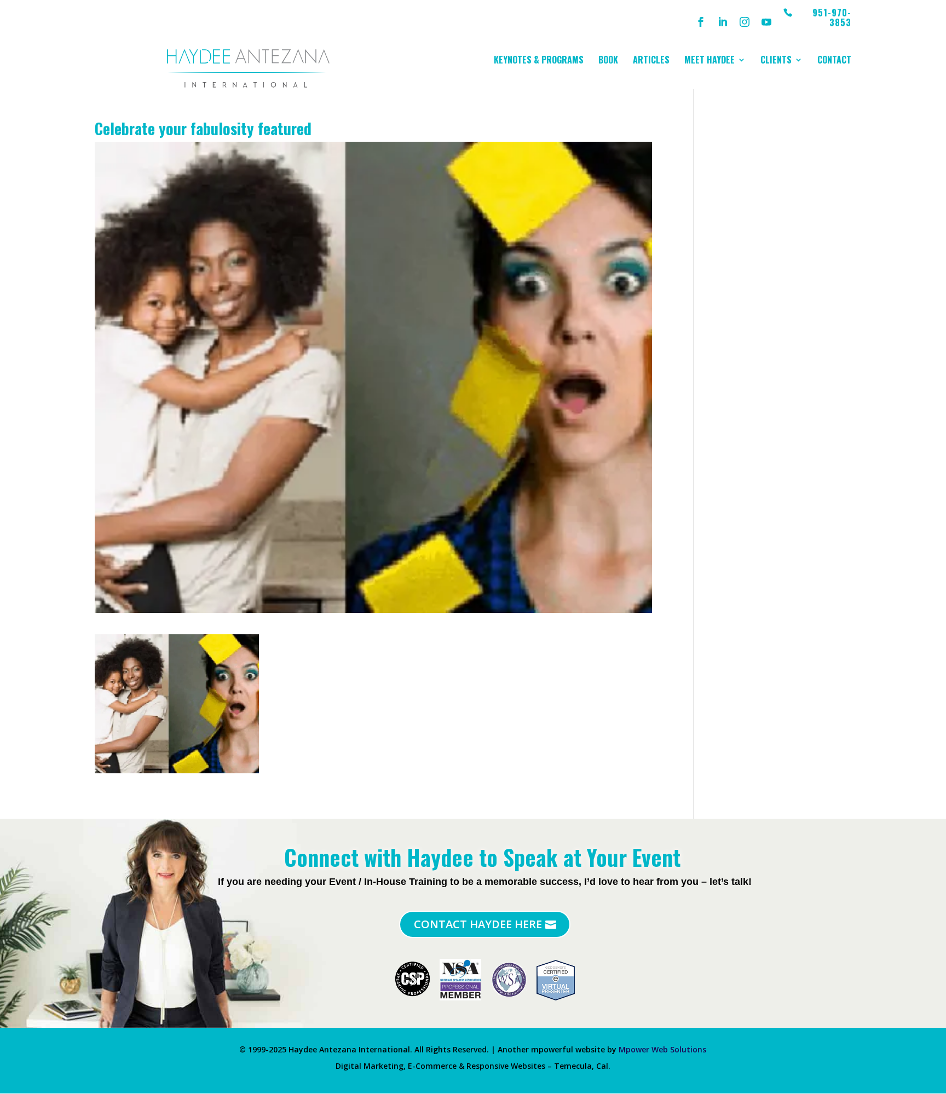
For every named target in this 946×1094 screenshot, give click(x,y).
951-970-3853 (831, 18)
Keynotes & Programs (539, 61)
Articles (651, 61)
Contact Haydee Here (478, 924)
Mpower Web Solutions (662, 1049)
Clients (776, 61)
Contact (834, 61)
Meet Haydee (709, 61)
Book (608, 61)
